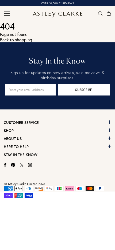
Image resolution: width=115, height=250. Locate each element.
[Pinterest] (13, 165)
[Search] (100, 13)
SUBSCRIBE (83, 90)
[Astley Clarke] (58, 14)
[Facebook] (5, 165)
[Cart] (109, 13)
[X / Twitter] (22, 165)
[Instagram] (30, 165)
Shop (9, 130)
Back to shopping (16, 39)
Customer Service (21, 122)
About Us (13, 138)
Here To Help (16, 146)
